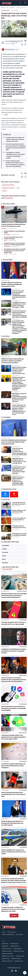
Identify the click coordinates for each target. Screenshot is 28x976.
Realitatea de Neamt (14, 946)
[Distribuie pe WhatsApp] (22, 44)
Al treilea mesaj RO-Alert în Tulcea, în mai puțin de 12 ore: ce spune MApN (13, 623)
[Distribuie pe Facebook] (25, 40)
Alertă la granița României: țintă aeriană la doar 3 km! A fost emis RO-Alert (13, 794)
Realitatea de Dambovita (7, 953)
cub (18, 188)
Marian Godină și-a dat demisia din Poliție (19, 511)
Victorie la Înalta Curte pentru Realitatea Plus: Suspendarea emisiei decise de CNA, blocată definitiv (13, 679)
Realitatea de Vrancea (7, 948)
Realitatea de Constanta (19, 951)
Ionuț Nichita (23, 818)
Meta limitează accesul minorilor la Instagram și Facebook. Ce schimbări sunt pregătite (13, 708)
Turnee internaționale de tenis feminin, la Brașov (13, 237)
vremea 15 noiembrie (8, 185)
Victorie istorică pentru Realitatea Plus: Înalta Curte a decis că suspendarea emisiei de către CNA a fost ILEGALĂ (15, 163)
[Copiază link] (22, 40)
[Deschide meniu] (25, 3)
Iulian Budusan (23, 675)
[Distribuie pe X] (25, 44)
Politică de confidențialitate (8, 934)
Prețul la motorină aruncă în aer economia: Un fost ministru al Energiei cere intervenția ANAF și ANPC (19, 451)
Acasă (4, 7)
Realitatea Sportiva (14, 943)
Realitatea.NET (5, 943)
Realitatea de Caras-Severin (8, 956)
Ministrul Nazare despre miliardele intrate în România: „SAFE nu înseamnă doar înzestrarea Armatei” (19, 370)
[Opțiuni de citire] (24, 972)
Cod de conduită (19, 934)
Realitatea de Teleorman (7, 961)
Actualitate (12, 7)
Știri (7, 7)
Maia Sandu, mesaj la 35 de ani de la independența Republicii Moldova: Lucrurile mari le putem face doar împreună (19, 397)
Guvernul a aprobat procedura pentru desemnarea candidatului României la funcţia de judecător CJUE (15, 146)
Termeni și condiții (11, 932)
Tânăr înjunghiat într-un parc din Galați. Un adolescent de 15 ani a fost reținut (13, 852)
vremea (4, 191)
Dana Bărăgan (23, 619)
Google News (9, 198)
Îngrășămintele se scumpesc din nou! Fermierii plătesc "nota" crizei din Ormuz (19, 461)
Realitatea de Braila (17, 948)
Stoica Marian (23, 646)
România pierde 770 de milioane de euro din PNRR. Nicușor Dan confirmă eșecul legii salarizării (19, 470)
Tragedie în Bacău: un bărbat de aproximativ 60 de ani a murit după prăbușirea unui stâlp (13, 909)
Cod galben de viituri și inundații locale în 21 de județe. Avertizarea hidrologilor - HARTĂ (15, 155)
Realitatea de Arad (20, 956)
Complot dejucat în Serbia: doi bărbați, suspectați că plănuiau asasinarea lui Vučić (15, 139)
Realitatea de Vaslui (18, 961)
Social (5, 254)
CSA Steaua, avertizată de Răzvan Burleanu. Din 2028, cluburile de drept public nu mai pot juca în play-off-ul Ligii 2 (13, 881)
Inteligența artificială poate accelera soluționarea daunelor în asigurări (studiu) (13, 651)
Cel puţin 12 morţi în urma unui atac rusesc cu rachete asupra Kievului (14, 243)
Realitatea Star (5, 946)
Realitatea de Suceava (7, 951)
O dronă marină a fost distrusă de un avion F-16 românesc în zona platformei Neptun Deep (13, 226)
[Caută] (20, 3)
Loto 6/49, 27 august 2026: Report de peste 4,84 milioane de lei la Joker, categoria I (13, 766)
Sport (5, 240)
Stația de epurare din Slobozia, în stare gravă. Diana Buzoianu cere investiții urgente (12, 823)
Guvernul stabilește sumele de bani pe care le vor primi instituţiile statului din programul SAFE (13, 442)
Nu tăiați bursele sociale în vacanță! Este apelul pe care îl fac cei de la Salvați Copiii (15, 250)
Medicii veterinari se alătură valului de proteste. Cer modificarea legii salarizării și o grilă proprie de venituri (18, 481)
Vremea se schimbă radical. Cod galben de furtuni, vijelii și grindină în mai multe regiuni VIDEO (13, 737)
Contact (3, 932)
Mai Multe (14, 915)
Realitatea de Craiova (16, 958)
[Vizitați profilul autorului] (2, 42)
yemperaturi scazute (8, 188)
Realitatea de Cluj (5, 958)
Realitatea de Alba (16, 41)
